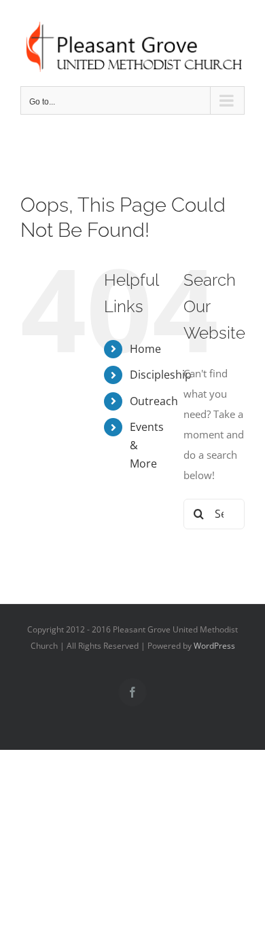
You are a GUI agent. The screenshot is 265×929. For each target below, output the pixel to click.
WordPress (214, 645)
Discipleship (161, 374)
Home (145, 348)
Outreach (154, 401)
